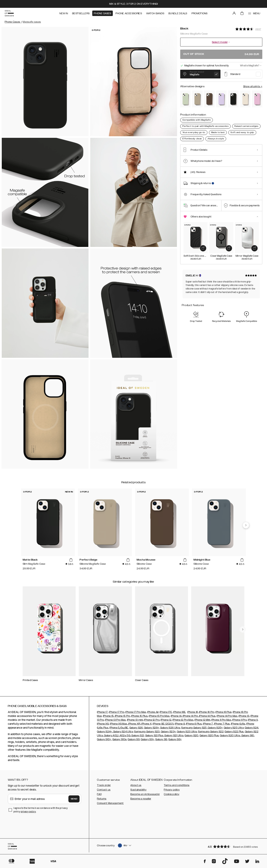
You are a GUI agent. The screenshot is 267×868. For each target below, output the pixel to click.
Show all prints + (252, 86)
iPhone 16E (179, 712)
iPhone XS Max (118, 723)
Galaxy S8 (161, 739)
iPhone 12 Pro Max (183, 719)
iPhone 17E (166, 712)
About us (135, 785)
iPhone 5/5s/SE (118, 727)
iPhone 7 (208, 723)
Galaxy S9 (134, 739)
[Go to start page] (9, 13)
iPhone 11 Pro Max (221, 719)
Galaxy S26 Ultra (170, 727)
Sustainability (138, 789)
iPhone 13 (244, 716)
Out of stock (221, 54)
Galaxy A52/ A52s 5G (116, 735)
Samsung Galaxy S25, (194, 727)
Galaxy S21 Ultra (173, 735)
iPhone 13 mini (135, 719)
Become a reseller (140, 798)
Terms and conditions (176, 785)
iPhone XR (134, 723)
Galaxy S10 (247, 735)
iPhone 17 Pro (116, 712)
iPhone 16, (193, 712)
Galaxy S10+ (104, 739)
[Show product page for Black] (233, 99)
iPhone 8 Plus (194, 723)
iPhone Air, (153, 712)
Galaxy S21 (137, 735)
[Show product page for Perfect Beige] (197, 99)
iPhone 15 (108, 716)
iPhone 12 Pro (151, 719)
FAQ (99, 794)
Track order (104, 785)
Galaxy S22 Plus (234, 731)
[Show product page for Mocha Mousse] (209, 99)
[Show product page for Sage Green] (185, 99)
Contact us (103, 789)
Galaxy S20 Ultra (230, 735)
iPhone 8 (180, 723)
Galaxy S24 (251, 727)
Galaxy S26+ (151, 727)
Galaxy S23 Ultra (187, 731)
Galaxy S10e (119, 739)
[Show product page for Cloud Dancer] (245, 99)
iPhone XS (103, 723)
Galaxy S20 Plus (209, 735)
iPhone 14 (176, 716)
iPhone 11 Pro (239, 719)
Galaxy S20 (191, 735)
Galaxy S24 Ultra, (123, 731)
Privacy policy (172, 789)
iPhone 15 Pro (122, 716)
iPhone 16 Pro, (207, 712)
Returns (101, 798)
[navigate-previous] (246, 525)
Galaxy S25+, (215, 727)
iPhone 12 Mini (202, 719)
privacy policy (28, 811)
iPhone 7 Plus (222, 723)
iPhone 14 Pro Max (227, 716)
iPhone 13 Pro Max (115, 719)
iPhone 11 (253, 719)
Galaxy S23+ (168, 731)
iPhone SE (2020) (163, 723)
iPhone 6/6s (238, 723)
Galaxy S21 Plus (154, 735)
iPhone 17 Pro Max (135, 712)
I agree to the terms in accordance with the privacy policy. (40, 809)
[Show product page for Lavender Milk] (221, 99)
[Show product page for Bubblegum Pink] (257, 99)
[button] (233, 846)
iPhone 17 (102, 712)
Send (74, 799)
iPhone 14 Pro (190, 716)
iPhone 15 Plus (139, 716)
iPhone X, (146, 723)
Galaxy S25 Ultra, (234, 727)
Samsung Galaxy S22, (211, 731)
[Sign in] (234, 13)
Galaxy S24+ (104, 731)
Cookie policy (171, 794)
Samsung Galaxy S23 (146, 731)
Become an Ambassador (145, 794)
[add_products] (203, 248)
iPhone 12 (166, 719)
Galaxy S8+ (175, 739)
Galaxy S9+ (147, 739)
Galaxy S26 (136, 727)
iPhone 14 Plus (207, 716)
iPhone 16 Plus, (223, 712)
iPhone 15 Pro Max (159, 716)
